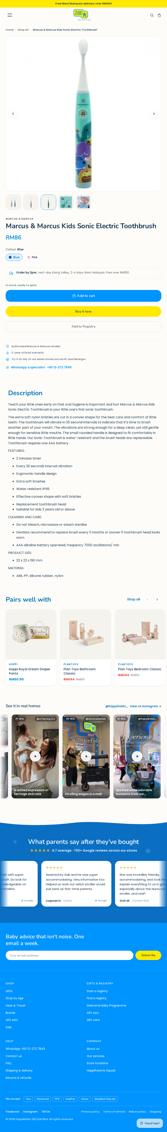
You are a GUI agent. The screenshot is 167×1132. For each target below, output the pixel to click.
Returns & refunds (18, 1078)
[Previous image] (13, 113)
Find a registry (97, 998)
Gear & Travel (15, 1005)
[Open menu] (10, 15)
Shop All (23, 30)
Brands (10, 1013)
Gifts (9, 991)
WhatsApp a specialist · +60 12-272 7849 (41, 367)
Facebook (12, 1112)
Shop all (133, 599)
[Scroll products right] (157, 599)
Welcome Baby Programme (106, 1005)
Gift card (93, 1020)
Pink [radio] (34, 257)
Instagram (30, 1112)
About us (93, 1049)
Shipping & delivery (19, 1070)
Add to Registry (83, 326)
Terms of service (114, 1112)
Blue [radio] (16, 257)
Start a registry (97, 991)
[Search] (152, 15)
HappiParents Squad (101, 1070)
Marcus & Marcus (20, 219)
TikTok (46, 1112)
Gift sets (12, 1020)
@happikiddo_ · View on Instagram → (133, 706)
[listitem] (13, 202)
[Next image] (154, 113)
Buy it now (83, 311)
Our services (95, 1056)
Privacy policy (90, 1112)
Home (10, 30)
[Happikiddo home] (82, 15)
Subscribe (148, 955)
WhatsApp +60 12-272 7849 (25, 1049)
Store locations (97, 1063)
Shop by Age (14, 998)
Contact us (14, 1056)
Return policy (137, 1112)
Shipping (155, 1112)
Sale (9, 1027)
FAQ (8, 1063)
